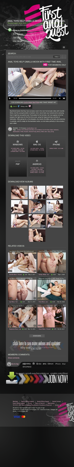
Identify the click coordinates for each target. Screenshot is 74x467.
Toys (49, 131)
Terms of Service (40, 403)
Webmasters (51, 403)
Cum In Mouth (38, 129)
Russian (26, 131)
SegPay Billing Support (27, 401)
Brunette (31, 129)
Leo (47, 302)
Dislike (19, 106)
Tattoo (42, 131)
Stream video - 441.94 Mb (18, 151)
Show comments (13, 358)
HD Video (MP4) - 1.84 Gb (17, 148)
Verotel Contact (56, 401)
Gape (51, 129)
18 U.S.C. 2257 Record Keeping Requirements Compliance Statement (32, 405)
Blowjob (27, 129)
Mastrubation (16, 131)
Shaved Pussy (32, 131)
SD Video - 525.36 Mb (17, 150)
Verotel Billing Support (43, 401)
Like (13, 106)
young (52, 131)
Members (15, 401)
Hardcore (56, 129)
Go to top (15, 363)
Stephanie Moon (13, 329)
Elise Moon (42, 302)
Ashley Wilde (42, 274)
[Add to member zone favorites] (29, 106)
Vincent (20, 274)
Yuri (36, 128)
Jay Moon (12, 302)
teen (46, 131)
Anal (23, 129)
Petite (21, 131)
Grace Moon (42, 329)
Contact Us (58, 405)
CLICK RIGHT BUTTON (31, 102)
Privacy (30, 403)
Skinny (38, 131)
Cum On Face (46, 129)
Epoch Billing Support (19, 403)
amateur (19, 129)
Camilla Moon (30, 128)
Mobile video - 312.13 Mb (56, 148)
